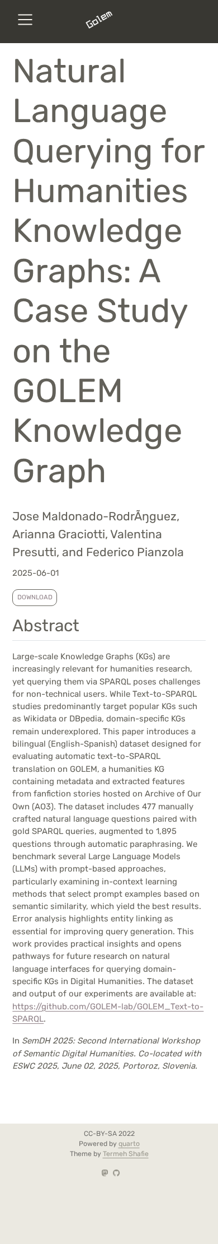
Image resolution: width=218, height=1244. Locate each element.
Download (35, 597)
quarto (129, 1144)
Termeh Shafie (126, 1154)
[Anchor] (91, 624)
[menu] (25, 19)
